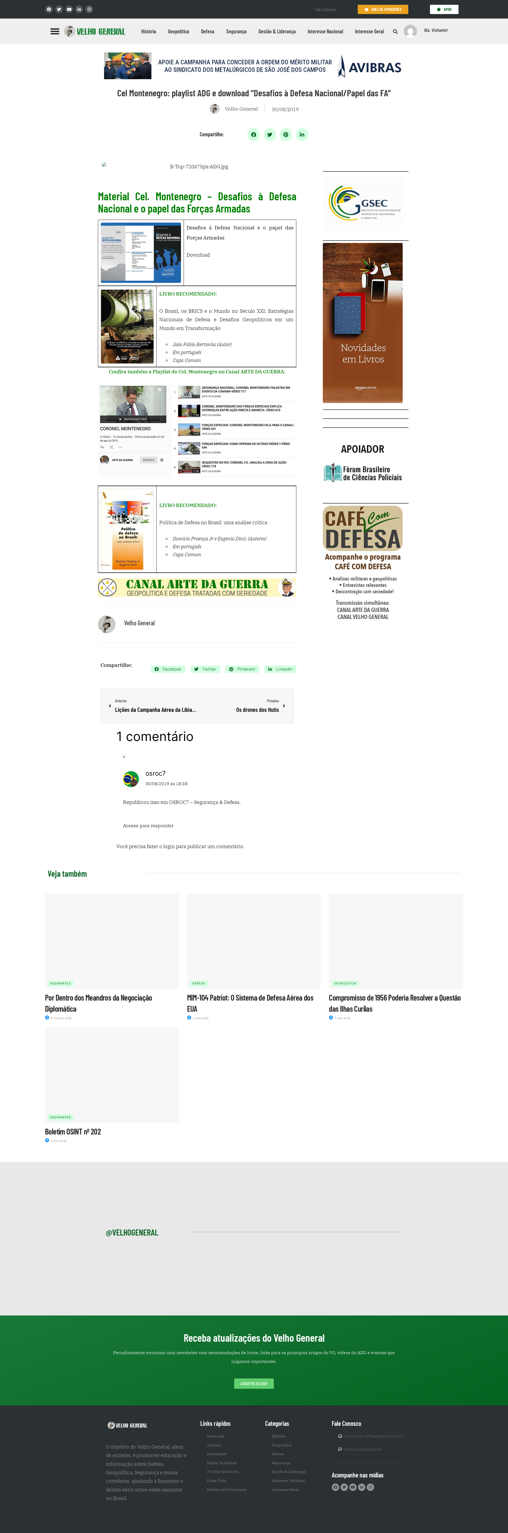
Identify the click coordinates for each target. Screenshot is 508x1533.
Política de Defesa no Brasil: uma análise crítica (213, 522)
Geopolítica (178, 31)
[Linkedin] (79, 9)
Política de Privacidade (227, 1489)
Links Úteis (216, 1480)
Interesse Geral (369, 31)
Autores (214, 1445)
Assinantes (60, 983)
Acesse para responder (148, 825)
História (148, 31)
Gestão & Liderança (277, 31)
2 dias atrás (200, 1018)
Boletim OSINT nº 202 (73, 1131)
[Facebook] (49, 9)
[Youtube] (69, 9)
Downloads (216, 1453)
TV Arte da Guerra (223, 1471)
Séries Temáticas (222, 1462)
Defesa (207, 31)
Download (198, 255)
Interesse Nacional (325, 31)
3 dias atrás (342, 1018)
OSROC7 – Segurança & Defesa (204, 802)
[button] (55, 31)
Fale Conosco (325, 9)
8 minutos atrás (61, 1018)
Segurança (236, 31)
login (169, 846)
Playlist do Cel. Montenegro (185, 371)
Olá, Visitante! (436, 30)
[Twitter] (59, 9)
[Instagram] (89, 9)
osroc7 (156, 773)
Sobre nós (215, 1436)
